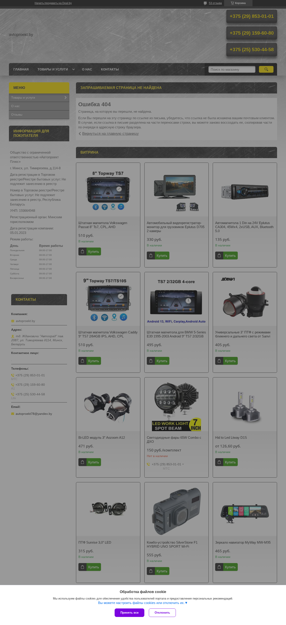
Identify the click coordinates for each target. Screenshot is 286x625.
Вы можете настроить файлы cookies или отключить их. (141, 603)
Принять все (129, 612)
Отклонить (162, 612)
